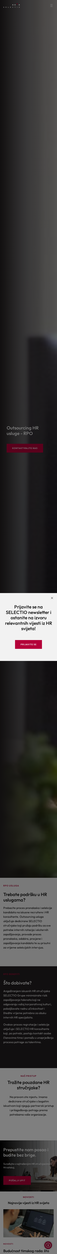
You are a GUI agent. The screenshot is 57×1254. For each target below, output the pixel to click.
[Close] (52, 598)
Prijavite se (28, 644)
